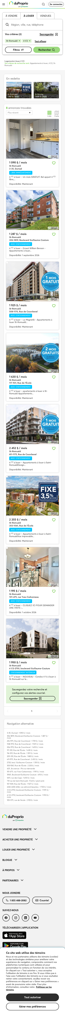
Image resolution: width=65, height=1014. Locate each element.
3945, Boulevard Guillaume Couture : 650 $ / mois (27, 774)
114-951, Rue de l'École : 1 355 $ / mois (22, 753)
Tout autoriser (32, 997)
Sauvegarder (31, 698)
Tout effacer (40, 41)
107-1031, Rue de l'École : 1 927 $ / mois (22, 784)
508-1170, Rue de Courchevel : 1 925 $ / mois (25, 744)
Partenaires (10, 880)
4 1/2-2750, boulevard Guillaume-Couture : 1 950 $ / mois (28, 796)
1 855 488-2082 (18, 900)
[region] (32, 980)
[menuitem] (32, 829)
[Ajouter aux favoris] (54, 163)
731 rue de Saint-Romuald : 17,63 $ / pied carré (25, 781)
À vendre (11, 15)
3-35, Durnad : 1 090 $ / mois (18, 733)
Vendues (45, 15)
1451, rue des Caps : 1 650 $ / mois (20, 778)
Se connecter (56, 4)
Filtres (16, 49)
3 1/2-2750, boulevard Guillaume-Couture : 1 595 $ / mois (28, 791)
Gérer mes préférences (32, 1006)
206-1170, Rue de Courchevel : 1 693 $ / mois (25, 747)
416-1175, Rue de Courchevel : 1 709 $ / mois (25, 741)
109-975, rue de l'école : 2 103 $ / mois (22, 800)
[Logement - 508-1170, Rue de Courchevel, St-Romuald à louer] (32, 281)
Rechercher (44, 49)
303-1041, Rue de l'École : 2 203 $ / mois (23, 765)
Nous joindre (11, 892)
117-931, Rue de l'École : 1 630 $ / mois (22, 750)
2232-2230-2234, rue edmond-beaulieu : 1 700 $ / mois (29, 787)
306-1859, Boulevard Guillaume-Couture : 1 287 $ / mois (27, 737)
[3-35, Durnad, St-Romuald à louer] (32, 139)
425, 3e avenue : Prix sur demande (21, 768)
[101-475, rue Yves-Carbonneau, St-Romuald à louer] (32, 567)
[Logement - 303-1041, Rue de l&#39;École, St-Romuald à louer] (32, 495)
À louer (29, 15)
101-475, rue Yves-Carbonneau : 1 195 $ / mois (25, 771)
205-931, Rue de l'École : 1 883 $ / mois (22, 756)
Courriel (44, 900)
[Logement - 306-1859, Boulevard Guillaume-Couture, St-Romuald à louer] (32, 210)
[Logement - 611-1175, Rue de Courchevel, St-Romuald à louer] (32, 424)
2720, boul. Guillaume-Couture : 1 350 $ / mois (26, 762)
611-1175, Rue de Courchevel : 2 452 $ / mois (25, 759)
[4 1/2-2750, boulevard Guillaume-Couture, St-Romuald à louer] (32, 638)
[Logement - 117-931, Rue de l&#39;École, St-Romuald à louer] (32, 353)
